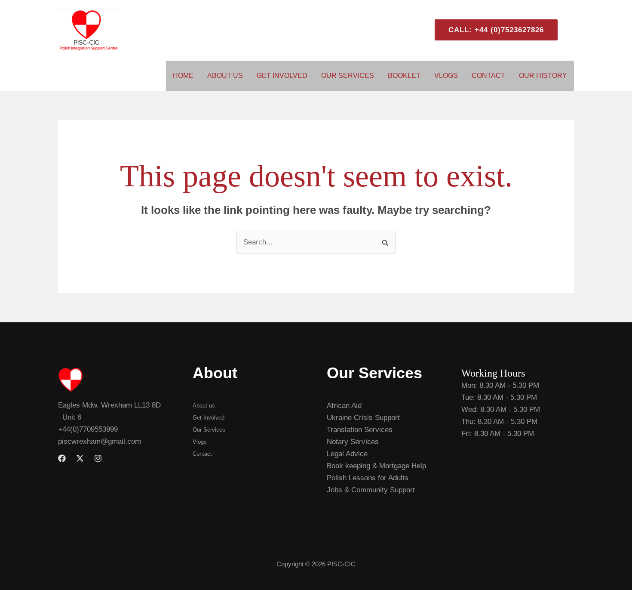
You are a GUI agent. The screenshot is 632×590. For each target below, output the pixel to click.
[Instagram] (98, 458)
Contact (488, 75)
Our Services (347, 75)
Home (183, 75)
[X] (80, 458)
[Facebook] (62, 458)
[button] (493, 29)
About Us (225, 75)
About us (204, 405)
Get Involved (282, 75)
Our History (543, 75)
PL (570, 30)
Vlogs (446, 75)
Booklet (404, 75)
